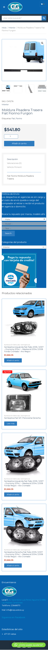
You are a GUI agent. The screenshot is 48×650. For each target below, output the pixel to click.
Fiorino (19, 118)
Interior (12, 28)
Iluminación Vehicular (12, 345)
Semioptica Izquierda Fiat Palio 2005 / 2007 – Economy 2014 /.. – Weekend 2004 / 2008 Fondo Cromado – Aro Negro (24, 349)
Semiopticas (25, 345)
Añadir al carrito (19, 143)
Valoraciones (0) (14, 163)
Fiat (13, 118)
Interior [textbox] (23, 247)
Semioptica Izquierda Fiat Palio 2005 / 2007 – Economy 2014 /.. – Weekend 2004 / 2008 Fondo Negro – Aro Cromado (24, 483)
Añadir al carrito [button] (13, 360)
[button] (42, 43)
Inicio (4, 28)
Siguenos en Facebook (13, 617)
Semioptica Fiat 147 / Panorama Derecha (22, 418)
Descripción (12, 159)
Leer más (10, 424)
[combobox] (24, 247)
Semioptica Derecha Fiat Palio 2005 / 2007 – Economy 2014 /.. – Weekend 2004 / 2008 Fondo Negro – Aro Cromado (23, 554)
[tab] (24, 159)
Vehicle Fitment (14, 167)
